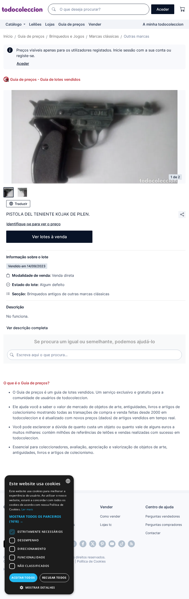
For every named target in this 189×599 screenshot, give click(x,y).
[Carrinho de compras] (182, 9)
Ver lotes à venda (49, 236)
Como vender (110, 516)
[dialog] (39, 534)
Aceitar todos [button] (23, 578)
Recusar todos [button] (54, 578)
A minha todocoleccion (163, 24)
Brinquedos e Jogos (66, 36)
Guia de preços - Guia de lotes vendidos (45, 79)
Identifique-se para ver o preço (33, 224)
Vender (95, 24)
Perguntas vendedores (162, 516)
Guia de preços (71, 24)
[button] (39, 519)
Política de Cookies (91, 561)
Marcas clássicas (104, 36)
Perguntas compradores (163, 525)
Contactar (152, 533)
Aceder (23, 63)
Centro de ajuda (159, 507)
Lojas (50, 24)
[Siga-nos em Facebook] (83, 543)
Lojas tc (106, 525)
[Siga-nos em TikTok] (121, 543)
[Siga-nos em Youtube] (112, 543)
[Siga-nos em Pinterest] (102, 543)
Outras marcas (136, 36)
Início (8, 36)
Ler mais (27, 509)
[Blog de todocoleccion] (131, 543)
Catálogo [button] (14, 24)
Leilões (35, 24)
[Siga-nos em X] (92, 543)
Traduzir (21, 204)
